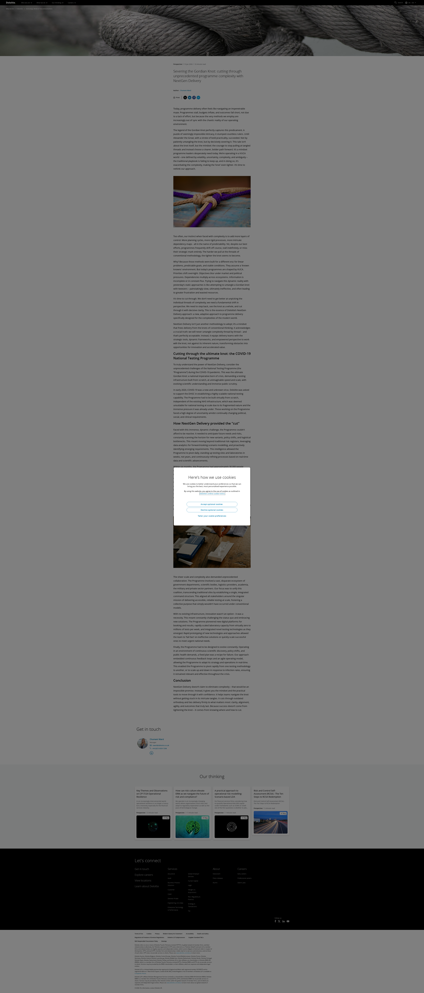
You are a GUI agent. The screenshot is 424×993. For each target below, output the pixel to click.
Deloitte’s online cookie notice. (212, 493)
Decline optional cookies (212, 510)
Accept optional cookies (212, 504)
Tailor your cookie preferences (212, 516)
